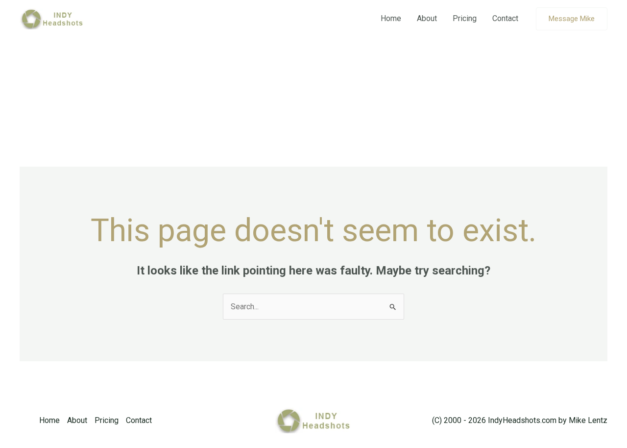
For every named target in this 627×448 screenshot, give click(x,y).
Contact (505, 18)
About (427, 18)
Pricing (465, 18)
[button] (571, 18)
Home (391, 18)
